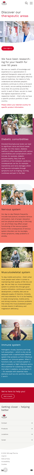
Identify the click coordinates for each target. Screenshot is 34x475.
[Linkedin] (3, 470)
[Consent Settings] (5, 470)
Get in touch (8, 396)
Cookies (4, 464)
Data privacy (5, 459)
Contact (4, 423)
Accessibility (5, 461)
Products (4, 428)
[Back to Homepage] (4, 3)
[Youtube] (31, 470)
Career (3, 440)
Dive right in (7, 48)
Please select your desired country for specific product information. (16, 106)
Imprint (3, 456)
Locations (4, 434)
